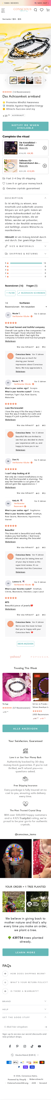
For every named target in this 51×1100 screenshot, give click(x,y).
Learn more (26, 952)
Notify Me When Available (25, 126)
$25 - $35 (17, 19)
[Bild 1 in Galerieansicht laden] (13, 80)
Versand (43, 1083)
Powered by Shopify (17, 1079)
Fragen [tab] (31, 286)
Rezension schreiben (33, 294)
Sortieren (24, 303)
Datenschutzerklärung (17, 1083)
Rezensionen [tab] (14, 286)
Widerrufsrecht (36, 1079)
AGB (34, 1083)
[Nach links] (5, 80)
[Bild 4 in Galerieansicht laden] (37, 80)
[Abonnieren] (47, 1027)
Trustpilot (25, 818)
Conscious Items (29, 1076)
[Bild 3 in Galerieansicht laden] (29, 80)
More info (23, 148)
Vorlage (5, 703)
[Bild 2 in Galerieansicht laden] (21, 80)
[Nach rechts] (45, 80)
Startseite (6, 19)
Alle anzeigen (25, 728)
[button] (35, 10)
